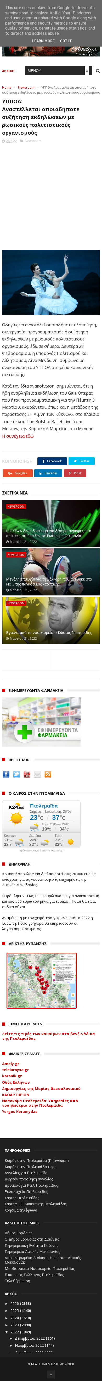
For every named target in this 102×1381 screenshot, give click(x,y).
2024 (15, 1317)
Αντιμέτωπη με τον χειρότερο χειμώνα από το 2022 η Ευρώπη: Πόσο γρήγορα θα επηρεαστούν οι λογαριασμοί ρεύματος (47, 923)
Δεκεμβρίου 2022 (30, 1338)
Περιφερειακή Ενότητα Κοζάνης (31, 1245)
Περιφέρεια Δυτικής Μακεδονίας (32, 1251)
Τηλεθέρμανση (17, 1280)
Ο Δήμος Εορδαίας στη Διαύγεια (32, 1239)
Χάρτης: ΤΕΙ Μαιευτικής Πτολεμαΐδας (35, 1203)
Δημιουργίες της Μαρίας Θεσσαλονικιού (41, 1088)
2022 (15, 1331)
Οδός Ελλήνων (16, 1082)
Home (6, 87)
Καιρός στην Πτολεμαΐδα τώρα (30, 1166)
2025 (15, 1310)
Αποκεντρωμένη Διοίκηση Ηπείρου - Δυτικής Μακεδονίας (43, 1260)
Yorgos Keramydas (19, 1111)
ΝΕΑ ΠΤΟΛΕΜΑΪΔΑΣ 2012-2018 (52, 1364)
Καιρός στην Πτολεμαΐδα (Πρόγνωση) (37, 1160)
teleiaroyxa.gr (15, 1069)
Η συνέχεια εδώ (18, 436)
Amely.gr (10, 1063)
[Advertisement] (51, 195)
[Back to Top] (51, 1374)
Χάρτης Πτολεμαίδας (22, 1197)
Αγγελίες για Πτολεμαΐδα (26, 1172)
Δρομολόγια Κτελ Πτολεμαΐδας (31, 1185)
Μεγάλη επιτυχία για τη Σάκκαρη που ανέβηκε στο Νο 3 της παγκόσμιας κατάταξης (49, 582)
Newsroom (26, 87)
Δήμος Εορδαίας (18, 1232)
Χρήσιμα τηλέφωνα (21, 1210)
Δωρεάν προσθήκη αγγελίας (29, 1179)
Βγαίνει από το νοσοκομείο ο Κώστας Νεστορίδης (49, 632)
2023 (15, 1324)
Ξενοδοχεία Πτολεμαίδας (26, 1191)
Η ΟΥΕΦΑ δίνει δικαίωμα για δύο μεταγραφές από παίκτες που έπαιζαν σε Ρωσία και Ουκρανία (48, 533)
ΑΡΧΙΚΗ (8, 71)
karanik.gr (12, 1075)
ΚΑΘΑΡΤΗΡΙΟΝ (15, 1094)
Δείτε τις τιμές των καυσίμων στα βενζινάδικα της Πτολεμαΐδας (48, 1036)
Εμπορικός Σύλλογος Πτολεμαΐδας (34, 1274)
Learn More (43, 41)
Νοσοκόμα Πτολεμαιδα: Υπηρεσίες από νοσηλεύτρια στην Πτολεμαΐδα (40, 1103)
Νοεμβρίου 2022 (30, 1345)
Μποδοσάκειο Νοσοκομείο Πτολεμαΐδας (40, 1268)
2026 (15, 1303)
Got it (66, 41)
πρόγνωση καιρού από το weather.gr (41, 850)
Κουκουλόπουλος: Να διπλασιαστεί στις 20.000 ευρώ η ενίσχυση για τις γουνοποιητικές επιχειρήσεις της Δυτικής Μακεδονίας (49, 879)
